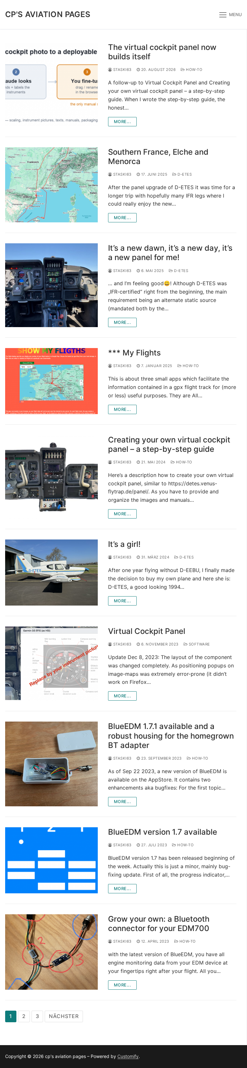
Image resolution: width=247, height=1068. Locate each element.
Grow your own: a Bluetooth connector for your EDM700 (158, 923)
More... (122, 121)
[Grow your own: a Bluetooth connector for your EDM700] (51, 952)
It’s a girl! (124, 544)
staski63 (122, 69)
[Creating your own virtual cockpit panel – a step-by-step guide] (51, 477)
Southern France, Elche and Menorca (158, 156)
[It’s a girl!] (51, 572)
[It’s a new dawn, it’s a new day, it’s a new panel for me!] (51, 285)
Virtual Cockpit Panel (146, 631)
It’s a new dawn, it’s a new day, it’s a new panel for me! (170, 252)
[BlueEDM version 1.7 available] (51, 860)
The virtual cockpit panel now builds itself (162, 52)
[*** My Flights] (51, 381)
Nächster (63, 1016)
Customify (128, 1056)
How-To (193, 69)
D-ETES (184, 174)
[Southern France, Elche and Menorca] (51, 185)
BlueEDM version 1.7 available (162, 832)
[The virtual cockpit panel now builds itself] (51, 84)
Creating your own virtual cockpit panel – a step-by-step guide (169, 444)
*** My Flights (134, 352)
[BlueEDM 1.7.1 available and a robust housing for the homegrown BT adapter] (51, 764)
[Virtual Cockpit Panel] (51, 663)
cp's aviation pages (48, 14)
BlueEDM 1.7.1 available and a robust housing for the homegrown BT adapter (171, 736)
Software (199, 644)
